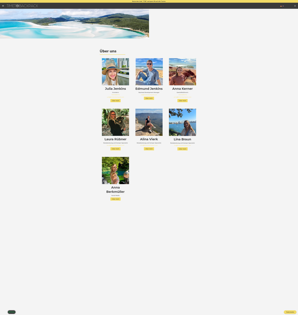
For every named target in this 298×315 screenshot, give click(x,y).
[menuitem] (281, 6)
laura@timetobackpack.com (115, 145)
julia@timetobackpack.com (115, 97)
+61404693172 (115, 95)
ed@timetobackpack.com (149, 95)
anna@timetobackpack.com (182, 97)
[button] (3, 6)
